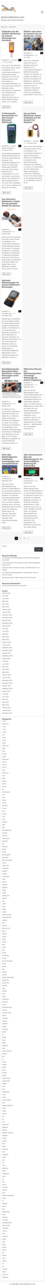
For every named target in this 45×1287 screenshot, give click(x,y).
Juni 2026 (5, 598)
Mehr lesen (6, 107)
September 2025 (7, 623)
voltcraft (5, 1236)
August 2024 (6, 658)
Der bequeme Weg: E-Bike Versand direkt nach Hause (19, 577)
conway (4, 874)
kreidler (4, 1053)
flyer (3, 944)
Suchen (4, 546)
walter (4, 1239)
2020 (3, 748)
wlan (3, 1258)
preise (4, 1146)
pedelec (4, 1130)
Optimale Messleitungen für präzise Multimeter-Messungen (11, 283)
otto (3, 1122)
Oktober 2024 (6, 653)
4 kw (3, 775)
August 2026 (6, 593)
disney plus (6, 895)
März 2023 (5, 705)
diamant (5, 887)
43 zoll (4, 781)
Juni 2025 (5, 631)
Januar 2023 (6, 710)
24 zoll (4, 754)
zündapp (5, 1277)
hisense (4, 1010)
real (3, 1160)
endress (4, 920)
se (3, 1179)
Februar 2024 (6, 675)
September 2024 (7, 656)
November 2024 (7, 650)
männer (4, 1073)
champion (5, 868)
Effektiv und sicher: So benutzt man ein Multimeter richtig (33, 33)
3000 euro (5, 773)
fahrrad (4, 925)
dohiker (4, 898)
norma (4, 1113)
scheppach (5, 1173)
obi (3, 1116)
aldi (3, 827)
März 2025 (5, 639)
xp (3, 1263)
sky (3, 1182)
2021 (3, 751)
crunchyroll (5, 876)
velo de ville (6, 1225)
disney (4, 893)
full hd (4, 958)
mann (4, 1070)
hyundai (4, 1021)
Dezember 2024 (7, 647)
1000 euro (5, 724)
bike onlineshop (7, 860)
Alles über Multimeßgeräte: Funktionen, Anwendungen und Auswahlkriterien (10, 459)
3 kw (3, 770)
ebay (3, 906)
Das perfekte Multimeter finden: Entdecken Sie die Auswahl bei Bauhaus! (32, 117)
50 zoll (4, 803)
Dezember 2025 (7, 615)
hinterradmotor (7, 1007)
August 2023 (6, 691)
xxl (3, 1266)
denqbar (5, 884)
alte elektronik (6, 830)
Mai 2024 (5, 667)
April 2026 (5, 604)
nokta (4, 1111)
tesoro (4, 1206)
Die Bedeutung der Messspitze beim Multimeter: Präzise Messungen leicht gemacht (11, 373)
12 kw (4, 726)
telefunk (4, 1203)
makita (4, 1064)
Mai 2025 (5, 634)
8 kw (3, 819)
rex (3, 1163)
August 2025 (6, 626)
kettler (4, 1032)
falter (4, 931)
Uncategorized (28, 55)
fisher (4, 939)
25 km (4, 756)
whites (4, 1250)
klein (3, 1048)
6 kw (3, 811)
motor (4, 1097)
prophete (5, 1149)
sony (3, 1192)
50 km (4, 800)
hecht (4, 996)
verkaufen (5, 1228)
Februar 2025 (6, 642)
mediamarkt (6, 1081)
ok (3, 1119)
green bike (5, 980)
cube (3, 879)
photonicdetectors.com (12, 17)
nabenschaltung (7, 1105)
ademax (4, 822)
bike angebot (6, 854)
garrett (4, 966)
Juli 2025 (5, 628)
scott (3, 1176)
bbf (3, 844)
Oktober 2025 (6, 620)
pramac (4, 1141)
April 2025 (5, 637)
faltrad (4, 934)
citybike (4, 871)
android (4, 835)
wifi (3, 1252)
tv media (5, 1220)
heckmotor (5, 999)
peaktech (5, 1127)
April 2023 (5, 702)
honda (4, 1015)
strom (4, 1198)
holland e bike (6, 1013)
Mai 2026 (5, 601)
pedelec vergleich (7, 1133)
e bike (4, 904)
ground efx (5, 983)
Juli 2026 (5, 596)
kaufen (4, 1026)
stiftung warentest (8, 1195)
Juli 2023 (5, 694)
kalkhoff (4, 1023)
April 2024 (5, 669)
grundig (4, 985)
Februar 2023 (6, 707)
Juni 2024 (5, 664)
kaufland (5, 1029)
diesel (4, 890)
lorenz (4, 1062)
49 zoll (4, 786)
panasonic (5, 1124)
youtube (4, 1269)
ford (3, 950)
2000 (3, 743)
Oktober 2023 (6, 686)
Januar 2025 (6, 645)
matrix (4, 1075)
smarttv (4, 1190)
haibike (4, 991)
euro (3, 923)
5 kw (3, 797)
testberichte (6, 1212)
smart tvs (5, 1187)
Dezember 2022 (7, 713)
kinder (4, 1037)
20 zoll (4, 740)
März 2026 (5, 607)
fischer (4, 936)
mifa (3, 1086)
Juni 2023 (5, 696)
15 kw (4, 729)
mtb (3, 1103)
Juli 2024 (5, 661)
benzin (4, 849)
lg (2, 1059)
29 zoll (4, 767)
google (4, 972)
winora (4, 1255)
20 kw (4, 737)
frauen (4, 953)
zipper (4, 1272)
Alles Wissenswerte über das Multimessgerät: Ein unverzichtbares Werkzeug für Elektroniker (33, 460)
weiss (4, 1244)
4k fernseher (6, 792)
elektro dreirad (7, 914)
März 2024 (5, 672)
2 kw (3, 735)
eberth (4, 909)
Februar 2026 (6, 609)
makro (4, 1067)
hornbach (14, 60)
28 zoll (4, 765)
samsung (5, 1168)
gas (3, 969)
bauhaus (36, 141)
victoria (4, 1231)
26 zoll (4, 762)
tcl (3, 1201)
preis (3, 1143)
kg (3, 1034)
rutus (4, 1165)
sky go (4, 1184)
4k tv (3, 795)
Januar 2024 (6, 677)
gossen (13, 146)
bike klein (5, 857)
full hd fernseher (7, 961)
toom (4, 1214)
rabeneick (5, 1154)
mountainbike (6, 1100)
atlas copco (6, 838)
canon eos (5, 865)
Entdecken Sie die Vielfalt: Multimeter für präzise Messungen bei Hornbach (11, 35)
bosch (4, 863)
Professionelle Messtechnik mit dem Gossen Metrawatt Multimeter (10, 117)
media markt (6, 1078)
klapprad (5, 1045)
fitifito (4, 942)
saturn (4, 1171)
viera (3, 1233)
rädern (4, 1157)
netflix (4, 1108)
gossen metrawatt (8, 148)
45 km (4, 784)
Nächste (28, 538)
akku (3, 825)
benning (4, 846)
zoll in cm (5, 1274)
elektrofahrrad (6, 917)
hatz (3, 993)
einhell (4, 912)
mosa (4, 1094)
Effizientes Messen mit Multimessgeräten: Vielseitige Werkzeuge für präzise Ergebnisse (33, 374)
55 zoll (4, 808)
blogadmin (5, 60)
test (3, 1209)
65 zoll (4, 814)
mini (3, 1089)
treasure (4, 1217)
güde (3, 988)
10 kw (4, 721)
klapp (4, 1043)
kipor (3, 1040)
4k (3, 789)
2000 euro (5, 745)
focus (4, 947)
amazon (4, 833)
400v (3, 778)
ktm (3, 1056)
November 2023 (7, 683)
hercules (5, 1002)
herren (4, 1004)
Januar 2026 (6, 612)
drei (3, 901)
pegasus (5, 1135)
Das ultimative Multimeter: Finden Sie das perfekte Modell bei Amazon (11, 202)
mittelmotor (6, 1092)
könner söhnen (7, 1051)
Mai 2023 (5, 699)
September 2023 (7, 688)
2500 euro (5, 759)
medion (4, 1083)
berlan (4, 852)
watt (3, 1242)
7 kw (3, 816)
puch (3, 1152)
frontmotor (5, 955)
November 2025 (7, 617)
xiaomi (4, 1261)
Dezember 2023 (7, 680)
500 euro (5, 805)
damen (4, 882)
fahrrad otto (6, 928)
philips (4, 1138)
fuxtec (4, 964)
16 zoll (4, 732)
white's (4, 1247)
